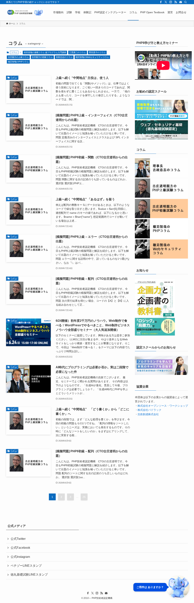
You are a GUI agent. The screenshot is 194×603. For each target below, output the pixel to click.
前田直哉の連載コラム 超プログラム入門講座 (45, 52)
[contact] (180, 2)
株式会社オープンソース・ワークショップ (163, 405)
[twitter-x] (165, 2)
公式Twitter (18, 538)
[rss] (175, 2)
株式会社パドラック (149, 409)
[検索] (185, 2)
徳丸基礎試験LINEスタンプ (29, 574)
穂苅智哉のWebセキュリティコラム (92, 57)
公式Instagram (20, 556)
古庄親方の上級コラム (18, 57)
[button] (161, 587)
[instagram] (170, 2)
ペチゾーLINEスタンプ (26, 565)
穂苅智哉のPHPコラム (18, 62)
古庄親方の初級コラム (42, 57)
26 (84, 496)
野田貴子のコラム (97, 52)
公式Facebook (20, 547)
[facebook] (160, 2)
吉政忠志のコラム (64, 57)
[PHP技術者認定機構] (25, 12)
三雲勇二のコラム (77, 52)
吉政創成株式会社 (148, 414)
